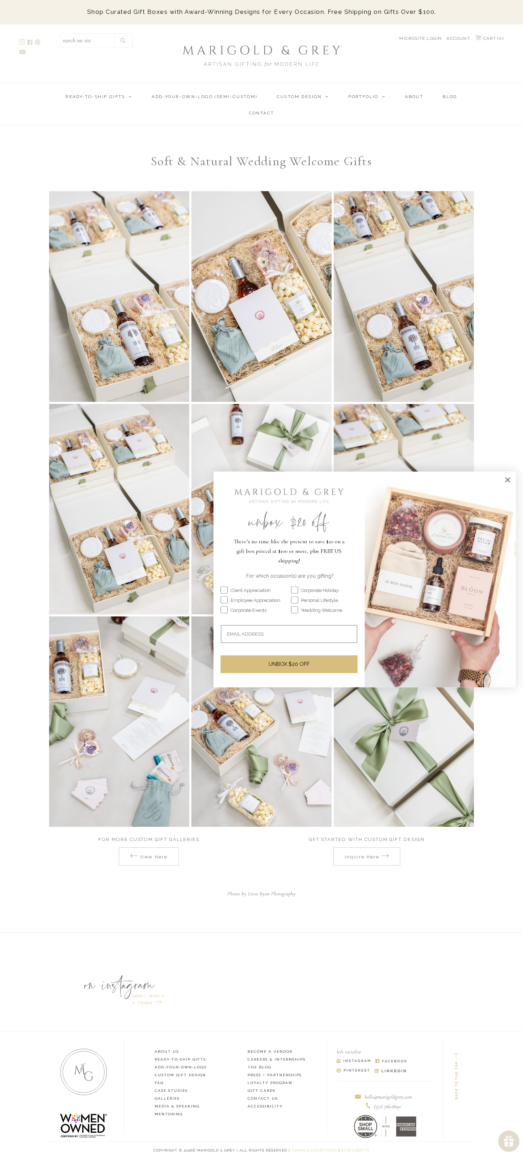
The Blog (259, 1067)
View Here (154, 856)
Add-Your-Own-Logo (181, 1067)
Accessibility (265, 1106)
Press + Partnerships (275, 1075)
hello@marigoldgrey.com (388, 1097)
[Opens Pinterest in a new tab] (353, 1071)
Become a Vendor (270, 1051)
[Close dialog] (507, 479)
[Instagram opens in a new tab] (22, 43)
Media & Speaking (177, 1106)
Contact (261, 112)
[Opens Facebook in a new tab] (391, 1061)
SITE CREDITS (355, 1150)
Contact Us (263, 1098)
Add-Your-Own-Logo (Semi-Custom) (204, 96)
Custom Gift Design (180, 1075)
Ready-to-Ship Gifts (95, 96)
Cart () (493, 38)
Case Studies (171, 1091)
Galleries (167, 1098)
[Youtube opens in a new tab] (23, 53)
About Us (167, 1051)
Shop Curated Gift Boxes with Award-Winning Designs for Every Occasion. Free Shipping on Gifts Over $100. (261, 11)
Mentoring (169, 1114)
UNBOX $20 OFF (289, 664)
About (414, 96)
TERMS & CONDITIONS (314, 1150)
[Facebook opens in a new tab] (30, 43)
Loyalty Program (270, 1083)
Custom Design (299, 96)
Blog (450, 96)
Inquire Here (362, 856)
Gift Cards (261, 1091)
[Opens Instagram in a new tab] (353, 1061)
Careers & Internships (277, 1059)
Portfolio (363, 96)
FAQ (159, 1083)
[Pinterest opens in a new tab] (38, 43)
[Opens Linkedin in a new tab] (390, 1071)
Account (458, 38)
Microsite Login (420, 38)
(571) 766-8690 (387, 1106)
